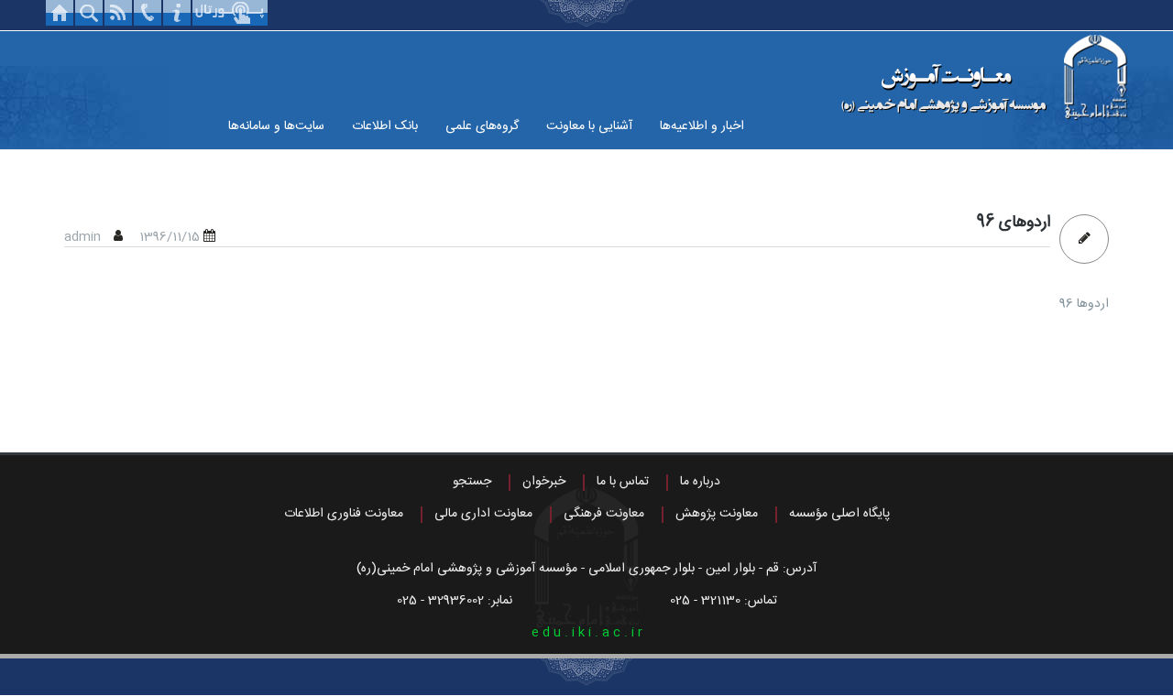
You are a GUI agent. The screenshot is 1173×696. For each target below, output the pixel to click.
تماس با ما (623, 482)
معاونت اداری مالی (483, 514)
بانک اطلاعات (385, 126)
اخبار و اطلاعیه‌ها (702, 126)
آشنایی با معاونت (589, 126)
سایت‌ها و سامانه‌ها (276, 126)
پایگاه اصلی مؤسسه (839, 514)
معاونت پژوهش (716, 514)
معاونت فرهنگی (604, 514)
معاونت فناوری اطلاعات (343, 514)
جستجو (472, 482)
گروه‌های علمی (482, 126)
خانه (59, 13)
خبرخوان (543, 482)
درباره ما (700, 482)
